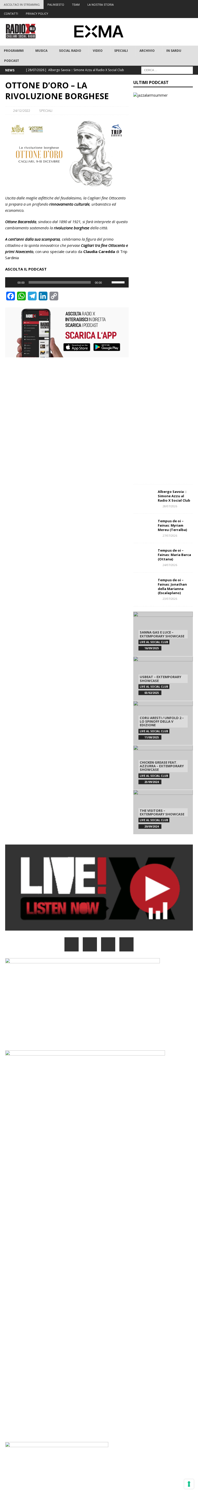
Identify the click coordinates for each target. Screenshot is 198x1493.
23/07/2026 (170, 599)
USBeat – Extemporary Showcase (160, 678)
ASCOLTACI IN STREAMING (22, 4)
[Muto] (107, 282)
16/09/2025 (151, 648)
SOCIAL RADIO (70, 50)
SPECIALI (121, 50)
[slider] (119, 281)
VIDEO (98, 50)
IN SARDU (173, 50)
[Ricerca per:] (167, 69)
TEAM (76, 4)
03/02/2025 (151, 693)
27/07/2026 (170, 535)
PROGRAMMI (14, 50)
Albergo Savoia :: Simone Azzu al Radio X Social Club (174, 496)
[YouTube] (126, 944)
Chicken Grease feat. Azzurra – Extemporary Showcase (162, 766)
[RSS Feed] (193, 4)
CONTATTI (11, 13)
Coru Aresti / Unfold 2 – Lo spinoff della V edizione (162, 721)
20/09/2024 (151, 826)
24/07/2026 (170, 565)
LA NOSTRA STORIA (100, 4)
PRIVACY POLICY (37, 13)
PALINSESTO (55, 4)
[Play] (11, 282)
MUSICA (41, 50)
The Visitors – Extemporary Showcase (162, 812)
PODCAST (11, 60)
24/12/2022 (21, 110)
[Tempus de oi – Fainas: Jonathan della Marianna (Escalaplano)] (143, 585)
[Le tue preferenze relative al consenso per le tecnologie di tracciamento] (189, 1484)
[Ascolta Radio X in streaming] (99, 927)
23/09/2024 (151, 782)
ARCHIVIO (147, 50)
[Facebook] (153, 4)
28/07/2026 (170, 506)
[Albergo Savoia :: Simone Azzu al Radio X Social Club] (143, 497)
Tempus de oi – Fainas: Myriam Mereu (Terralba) (172, 525)
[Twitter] (163, 4)
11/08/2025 (151, 737)
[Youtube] (183, 4)
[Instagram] (173, 4)
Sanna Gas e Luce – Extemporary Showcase (162, 634)
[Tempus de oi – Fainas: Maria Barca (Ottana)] (143, 556)
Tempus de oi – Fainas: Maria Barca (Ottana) (174, 554)
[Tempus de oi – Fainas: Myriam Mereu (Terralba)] (143, 526)
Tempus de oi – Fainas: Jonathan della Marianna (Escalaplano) (172, 586)
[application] (67, 282)
